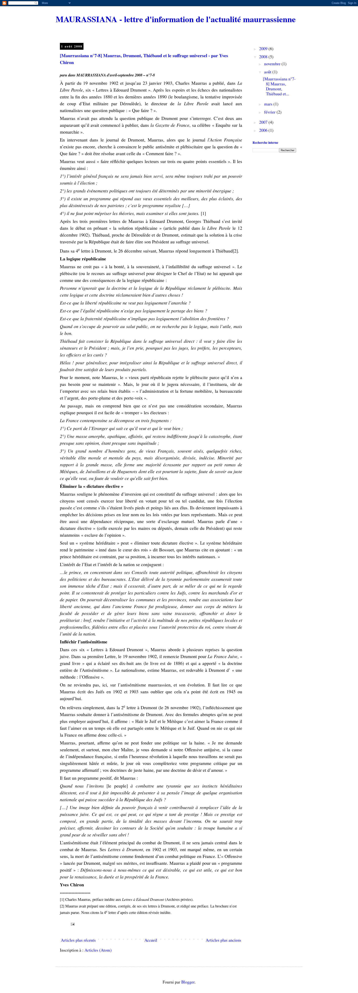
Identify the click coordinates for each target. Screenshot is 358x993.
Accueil (150, 940)
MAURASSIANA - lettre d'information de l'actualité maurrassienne (176, 19)
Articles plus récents (78, 940)
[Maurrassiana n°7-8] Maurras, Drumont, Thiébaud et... (279, 86)
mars (268, 104)
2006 (263, 130)
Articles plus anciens (223, 940)
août (268, 72)
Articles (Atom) (98, 950)
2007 (263, 122)
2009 (263, 48)
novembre (273, 63)
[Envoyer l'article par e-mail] (72, 923)
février (270, 112)
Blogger (188, 982)
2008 (263, 56)
